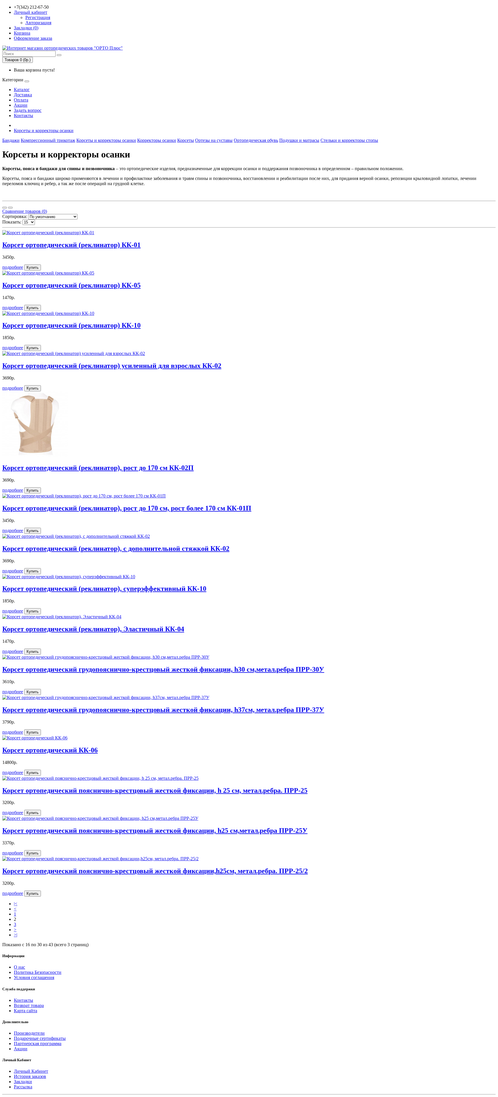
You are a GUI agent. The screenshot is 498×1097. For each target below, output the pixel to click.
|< (15, 903)
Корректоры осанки (156, 140)
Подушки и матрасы (299, 140)
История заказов (30, 1076)
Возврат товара (29, 1005)
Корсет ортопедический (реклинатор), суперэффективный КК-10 (104, 588)
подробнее (12, 267)
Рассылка (23, 1086)
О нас (19, 967)
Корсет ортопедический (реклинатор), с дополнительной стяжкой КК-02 (115, 548)
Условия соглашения (34, 977)
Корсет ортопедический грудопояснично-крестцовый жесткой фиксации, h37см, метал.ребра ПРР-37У (163, 709)
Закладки (23, 1081)
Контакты (23, 115)
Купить (33, 267)
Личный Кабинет (31, 1071)
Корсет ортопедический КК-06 (50, 750)
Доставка (23, 94)
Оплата (21, 99)
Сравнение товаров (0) (24, 211)
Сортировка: (14, 216)
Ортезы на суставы (214, 140)
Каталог (22, 89)
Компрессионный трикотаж (48, 140)
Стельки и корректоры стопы (349, 140)
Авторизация (38, 22)
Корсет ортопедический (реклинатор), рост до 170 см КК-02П (98, 468)
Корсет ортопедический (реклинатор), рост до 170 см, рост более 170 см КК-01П (126, 508)
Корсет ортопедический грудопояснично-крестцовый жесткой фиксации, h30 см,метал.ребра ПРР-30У (163, 669)
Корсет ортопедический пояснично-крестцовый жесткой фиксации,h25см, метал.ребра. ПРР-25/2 (155, 871)
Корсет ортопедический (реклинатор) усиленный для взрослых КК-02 (111, 365)
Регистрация (37, 17)
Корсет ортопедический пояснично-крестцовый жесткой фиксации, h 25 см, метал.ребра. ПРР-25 (155, 790)
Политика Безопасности (37, 972)
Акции (20, 105)
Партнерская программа (37, 1043)
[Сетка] (10, 207)
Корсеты (185, 140)
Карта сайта (25, 1010)
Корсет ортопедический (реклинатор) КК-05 (71, 285)
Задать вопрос (28, 110)
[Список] (4, 207)
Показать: (11, 221)
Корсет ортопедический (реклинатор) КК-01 (71, 245)
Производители (29, 1033)
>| (15, 934)
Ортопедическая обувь (256, 140)
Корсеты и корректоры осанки (43, 130)
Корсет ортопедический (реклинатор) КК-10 (71, 325)
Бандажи (11, 140)
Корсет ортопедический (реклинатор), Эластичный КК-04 (93, 629)
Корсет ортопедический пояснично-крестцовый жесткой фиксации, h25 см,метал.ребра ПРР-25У (155, 830)
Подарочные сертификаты (40, 1038)
